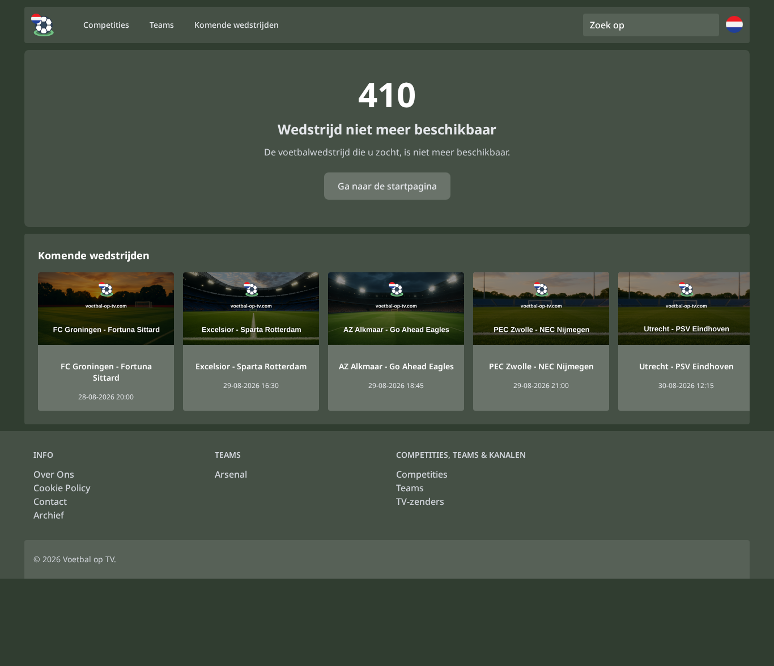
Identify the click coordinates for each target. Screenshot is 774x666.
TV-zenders (420, 501)
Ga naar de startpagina (387, 186)
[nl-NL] (42, 25)
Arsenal (231, 474)
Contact (50, 501)
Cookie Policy (61, 488)
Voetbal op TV (88, 559)
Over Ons (53, 474)
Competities (422, 474)
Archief (48, 515)
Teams (410, 488)
